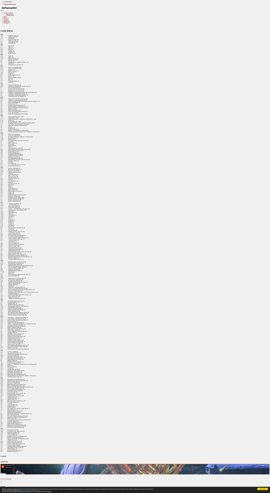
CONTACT (6, 20)
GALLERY (6, 19)
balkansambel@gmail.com (9, 4)
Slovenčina (10, 14)
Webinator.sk (8, 479)
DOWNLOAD (6, 21)
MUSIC (5, 17)
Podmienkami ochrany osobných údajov (29, 490)
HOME (5, 16)
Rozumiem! (263, 489)
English (12, 15)
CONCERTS (6, 23)
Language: (5, 12)
